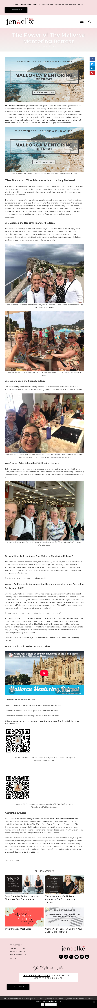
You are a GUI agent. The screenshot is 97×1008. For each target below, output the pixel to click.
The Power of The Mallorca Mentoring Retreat (48, 37)
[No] (94, 1002)
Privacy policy (51, 1004)
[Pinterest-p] (71, 957)
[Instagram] (66, 957)
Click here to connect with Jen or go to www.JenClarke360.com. (31, 711)
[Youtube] (76, 957)
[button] (82, 21)
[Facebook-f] (61, 957)
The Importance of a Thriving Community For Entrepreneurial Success (60, 899)
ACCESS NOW (16, 10)
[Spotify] (87, 957)
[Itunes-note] (82, 957)
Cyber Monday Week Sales (18, 929)
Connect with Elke (67, 830)
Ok (42, 1004)
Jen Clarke (12, 860)
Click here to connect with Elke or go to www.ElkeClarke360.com (32, 716)
